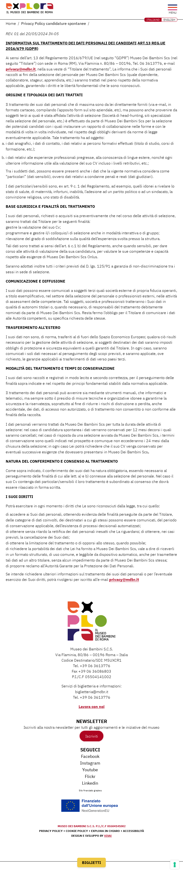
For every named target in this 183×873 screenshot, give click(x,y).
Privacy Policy (51, 831)
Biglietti (91, 862)
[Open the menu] (172, 8)
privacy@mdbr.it (21, 69)
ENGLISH (169, 19)
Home (11, 23)
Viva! (108, 835)
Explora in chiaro (105, 831)
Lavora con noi (92, 706)
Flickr (90, 776)
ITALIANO (153, 19)
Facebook (90, 756)
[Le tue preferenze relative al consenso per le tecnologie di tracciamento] (174, 864)
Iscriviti (91, 736)
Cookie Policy (77, 831)
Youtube (90, 769)
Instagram (90, 763)
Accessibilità (133, 831)
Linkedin (90, 783)
